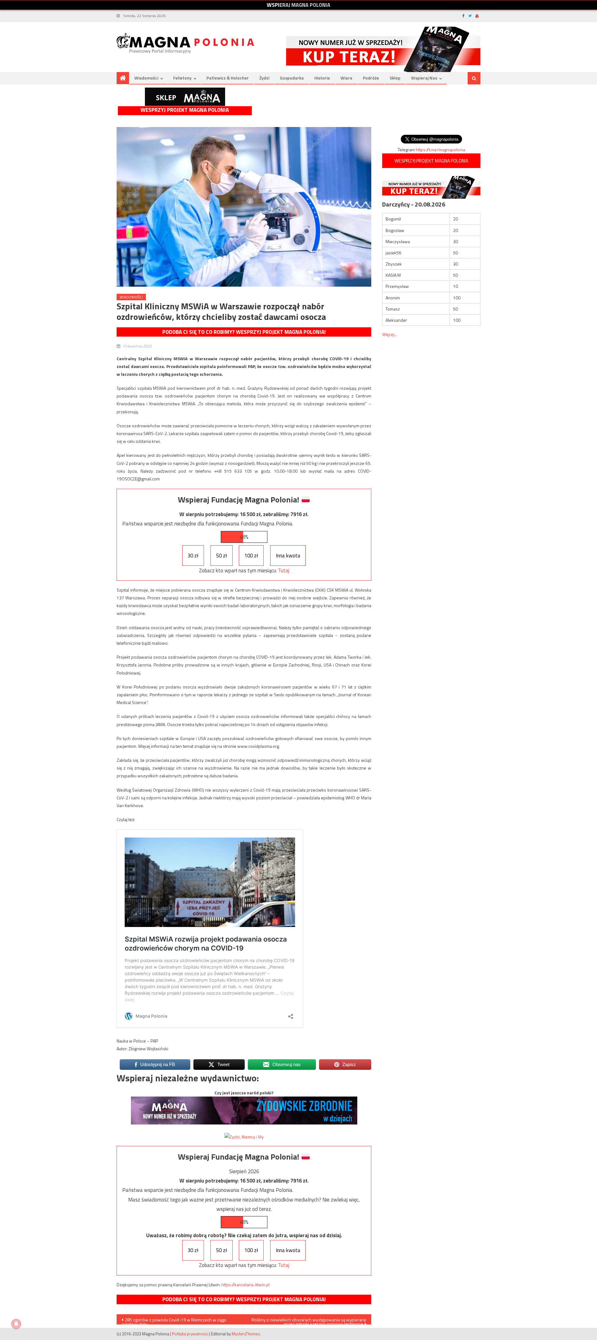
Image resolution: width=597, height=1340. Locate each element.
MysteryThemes (246, 1334)
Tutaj (283, 570)
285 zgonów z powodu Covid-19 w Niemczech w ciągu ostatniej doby (174, 1320)
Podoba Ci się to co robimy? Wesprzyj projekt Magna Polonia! (244, 332)
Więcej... (389, 334)
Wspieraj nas (424, 78)
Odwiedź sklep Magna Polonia (185, 97)
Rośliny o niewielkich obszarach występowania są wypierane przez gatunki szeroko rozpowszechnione (309, 1320)
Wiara (346, 78)
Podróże (371, 78)
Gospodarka (292, 78)
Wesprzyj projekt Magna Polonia (185, 110)
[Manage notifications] (16, 1324)
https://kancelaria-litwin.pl (245, 1284)
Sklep (395, 78)
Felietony (182, 78)
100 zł (251, 556)
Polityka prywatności (190, 1334)
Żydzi (264, 78)
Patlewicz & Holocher (227, 78)
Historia (322, 78)
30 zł (192, 556)
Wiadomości (146, 78)
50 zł (221, 556)
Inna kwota (288, 556)
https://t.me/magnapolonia (440, 149)
